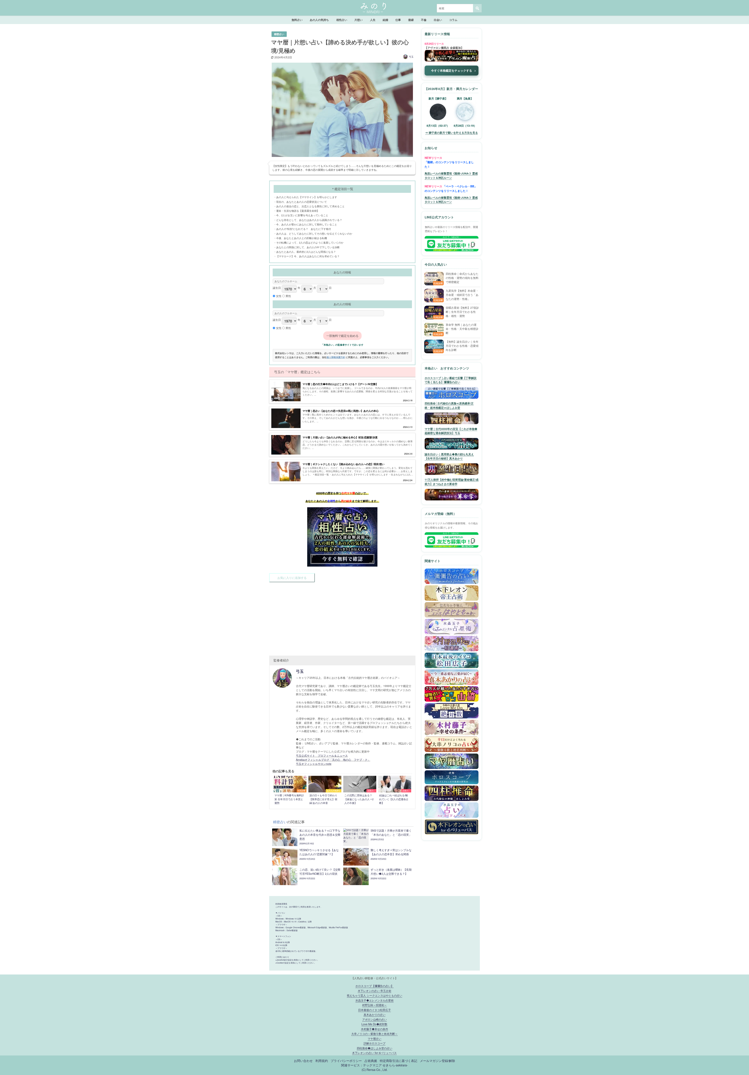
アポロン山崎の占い (374, 1019)
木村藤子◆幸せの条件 (374, 1029)
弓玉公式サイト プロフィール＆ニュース (322, 755)
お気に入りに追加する (292, 578)
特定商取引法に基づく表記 (398, 1060)
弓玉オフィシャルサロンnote (313, 764)
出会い (438, 20)
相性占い (341, 20)
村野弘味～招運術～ (374, 1005)
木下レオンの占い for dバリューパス (374, 1053)
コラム (453, 20)
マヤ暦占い (374, 1038)
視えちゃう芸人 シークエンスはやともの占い (374, 995)
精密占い (279, 34)
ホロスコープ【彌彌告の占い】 (374, 986)
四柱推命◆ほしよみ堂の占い (374, 1048)
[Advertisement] (342, 616)
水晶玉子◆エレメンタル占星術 (374, 1000)
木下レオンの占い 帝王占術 (374, 991)
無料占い (297, 20)
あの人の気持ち (319, 20)
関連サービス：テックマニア (361, 1065)
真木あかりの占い (374, 1014)
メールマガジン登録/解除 (437, 1060)
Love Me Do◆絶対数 (374, 1024)
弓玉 (411, 56)
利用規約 (321, 1060)
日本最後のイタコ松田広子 (374, 1010)
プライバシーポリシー (346, 1060)
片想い (358, 20)
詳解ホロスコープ (374, 1043)
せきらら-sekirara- (395, 1065)
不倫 (423, 20)
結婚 (385, 20)
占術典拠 (371, 1060)
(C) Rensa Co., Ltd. (375, 1069)
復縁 (411, 20)
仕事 (398, 20)
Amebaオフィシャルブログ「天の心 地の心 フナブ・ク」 (333, 760)
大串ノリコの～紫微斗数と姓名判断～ (374, 1033)
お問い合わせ (303, 1060)
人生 (372, 20)
